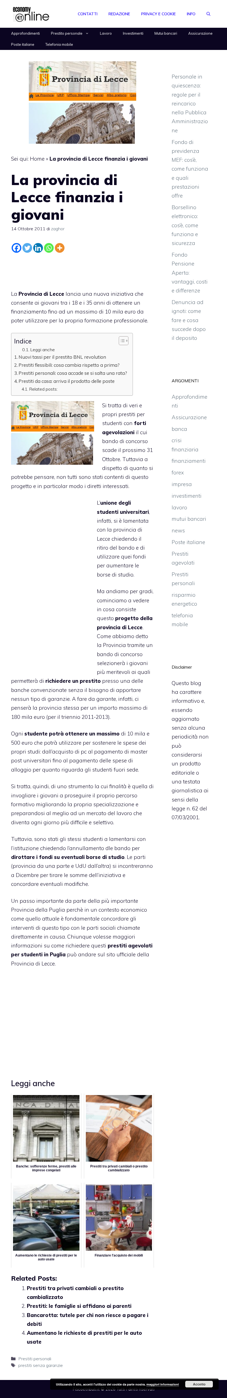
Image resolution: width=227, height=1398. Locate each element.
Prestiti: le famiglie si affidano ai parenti (79, 1306)
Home (37, 158)
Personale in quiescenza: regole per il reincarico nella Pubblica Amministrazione (190, 103)
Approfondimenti (25, 33)
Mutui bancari (165, 33)
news (178, 530)
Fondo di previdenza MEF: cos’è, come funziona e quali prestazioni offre (190, 169)
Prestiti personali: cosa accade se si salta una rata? (73, 373)
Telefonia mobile (59, 44)
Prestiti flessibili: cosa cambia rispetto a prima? (69, 365)
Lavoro (106, 33)
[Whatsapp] (49, 248)
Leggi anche (42, 349)
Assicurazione (200, 33)
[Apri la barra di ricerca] (208, 14)
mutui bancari (189, 518)
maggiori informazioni (162, 1384)
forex (178, 472)
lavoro (179, 507)
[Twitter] (27, 248)
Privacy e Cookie (158, 13)
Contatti (87, 13)
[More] (60, 248)
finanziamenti (189, 460)
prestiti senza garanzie (40, 1365)
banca (179, 429)
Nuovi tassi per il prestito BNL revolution (62, 357)
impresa (182, 484)
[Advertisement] (82, 270)
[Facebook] (16, 248)
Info (191, 13)
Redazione (119, 13)
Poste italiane (22, 44)
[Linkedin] (38, 248)
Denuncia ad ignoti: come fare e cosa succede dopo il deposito (189, 320)
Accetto (199, 1384)
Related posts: (43, 389)
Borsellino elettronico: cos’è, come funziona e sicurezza (185, 225)
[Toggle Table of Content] (121, 340)
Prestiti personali (34, 1358)
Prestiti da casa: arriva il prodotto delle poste (67, 381)
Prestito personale (66, 33)
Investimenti (133, 33)
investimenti (187, 495)
